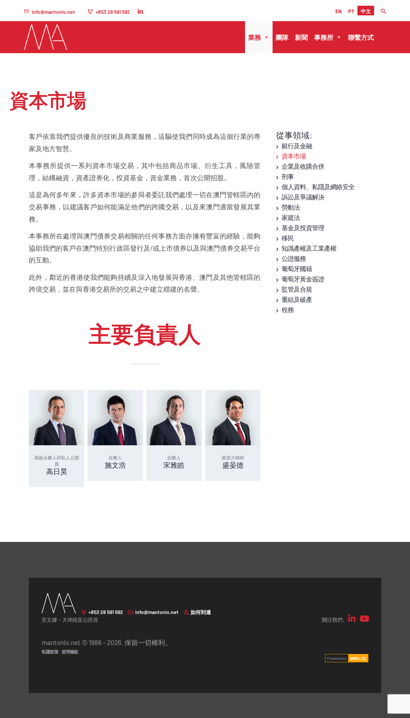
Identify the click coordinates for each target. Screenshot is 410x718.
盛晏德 (232, 465)
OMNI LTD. (358, 658)
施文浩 (115, 465)
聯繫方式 (361, 37)
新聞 (301, 37)
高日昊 (56, 471)
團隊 (282, 37)
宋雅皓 (173, 465)
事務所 (323, 37)
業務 (254, 37)
